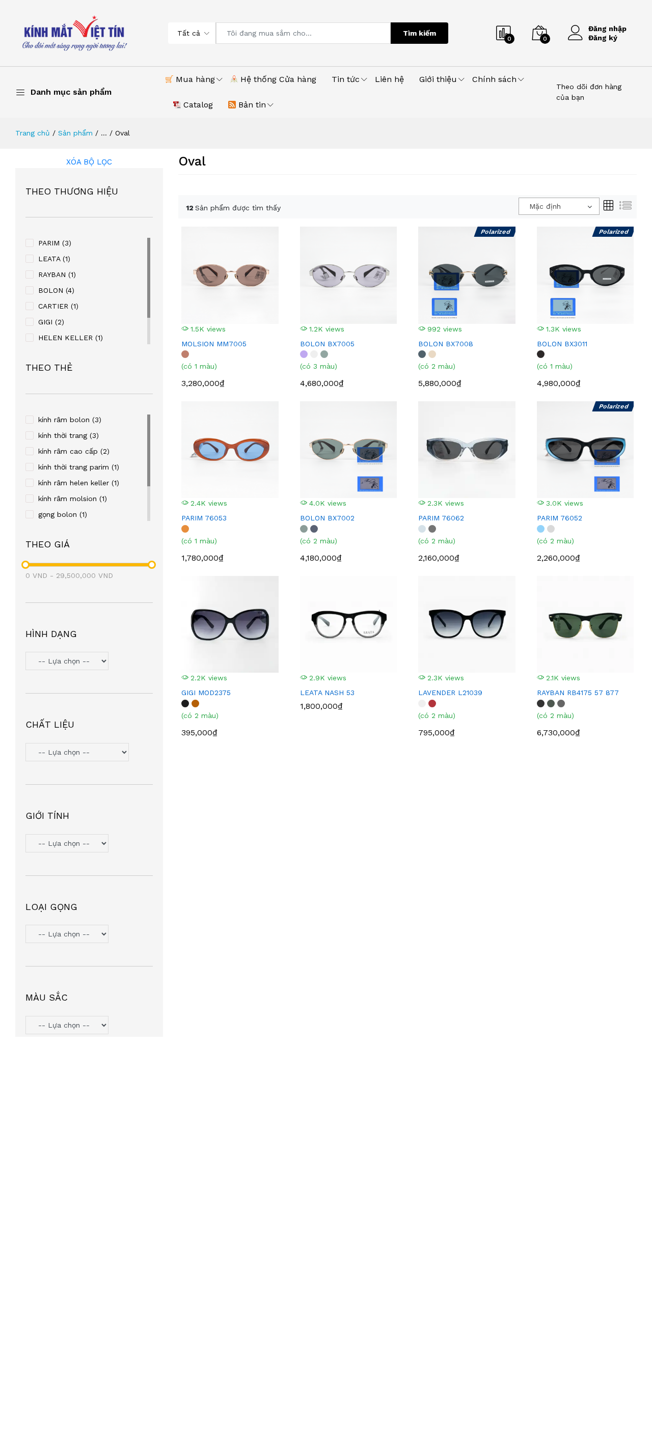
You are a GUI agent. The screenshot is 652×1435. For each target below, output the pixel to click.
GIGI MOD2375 (206, 692)
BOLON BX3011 (562, 344)
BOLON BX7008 (445, 344)
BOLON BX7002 (327, 518)
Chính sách (494, 79)
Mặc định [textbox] (545, 206)
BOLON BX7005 (327, 344)
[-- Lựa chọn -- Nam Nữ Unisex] (89, 844)
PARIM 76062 (441, 518)
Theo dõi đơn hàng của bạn (588, 91)
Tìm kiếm (419, 33)
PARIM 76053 (204, 518)
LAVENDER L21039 (450, 692)
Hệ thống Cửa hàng (277, 79)
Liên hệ (389, 79)
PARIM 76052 (559, 518)
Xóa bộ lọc (89, 162)
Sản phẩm (75, 133)
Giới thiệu (438, 79)
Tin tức (346, 79)
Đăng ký (602, 38)
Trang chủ (32, 133)
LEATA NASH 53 (327, 692)
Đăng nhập (607, 28)
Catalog (197, 104)
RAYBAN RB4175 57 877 (578, 692)
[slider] (25, 565)
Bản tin (251, 104)
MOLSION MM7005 (214, 344)
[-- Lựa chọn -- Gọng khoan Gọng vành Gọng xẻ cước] (89, 935)
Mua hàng (194, 79)
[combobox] (559, 206)
